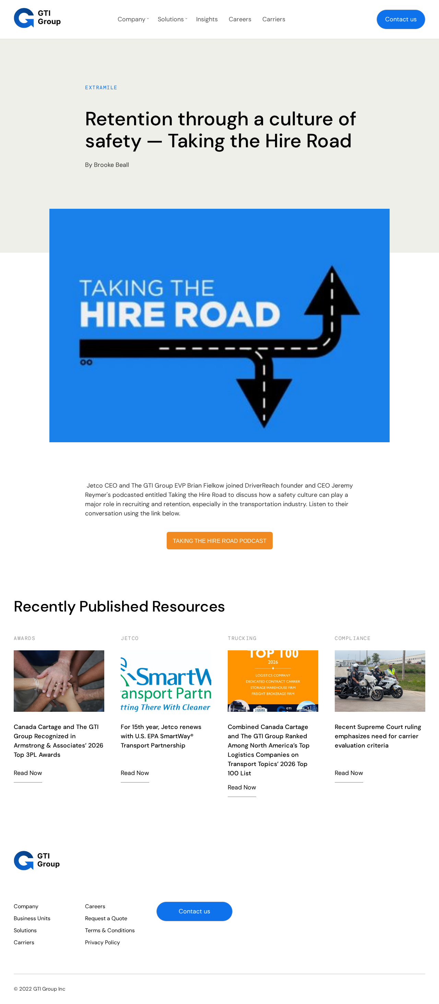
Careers (240, 19)
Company (131, 19)
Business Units (32, 918)
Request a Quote (106, 918)
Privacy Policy (102, 942)
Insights (207, 19)
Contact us (401, 19)
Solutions (171, 19)
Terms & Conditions (110, 930)
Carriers (273, 19)
